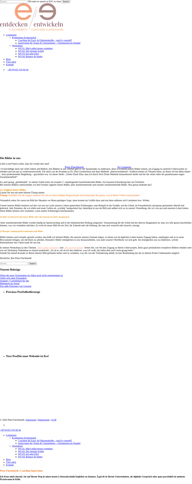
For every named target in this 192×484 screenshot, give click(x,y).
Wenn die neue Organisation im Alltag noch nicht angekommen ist (31, 275)
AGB (53, 420)
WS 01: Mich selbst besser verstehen (35, 448)
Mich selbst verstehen (48, 247)
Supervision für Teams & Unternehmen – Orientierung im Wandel (49, 443)
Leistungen (11, 435)
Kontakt (10, 465)
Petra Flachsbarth (74, 166)
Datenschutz (44, 420)
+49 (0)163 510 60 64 (18, 69)
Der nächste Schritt (74, 247)
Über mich (11, 462)
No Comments (124, 167)
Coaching (88, 152)
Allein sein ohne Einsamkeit (13, 278)
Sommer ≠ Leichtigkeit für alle (14, 281)
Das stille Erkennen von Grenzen (15, 286)
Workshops (103, 152)
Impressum (31, 420)
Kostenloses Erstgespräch (24, 438)
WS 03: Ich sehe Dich (28, 454)
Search (66, 1)
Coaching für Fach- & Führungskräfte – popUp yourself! (45, 440)
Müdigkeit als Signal (10, 283)
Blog (8, 459)
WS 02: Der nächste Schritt (31, 451)
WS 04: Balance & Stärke (30, 456)
